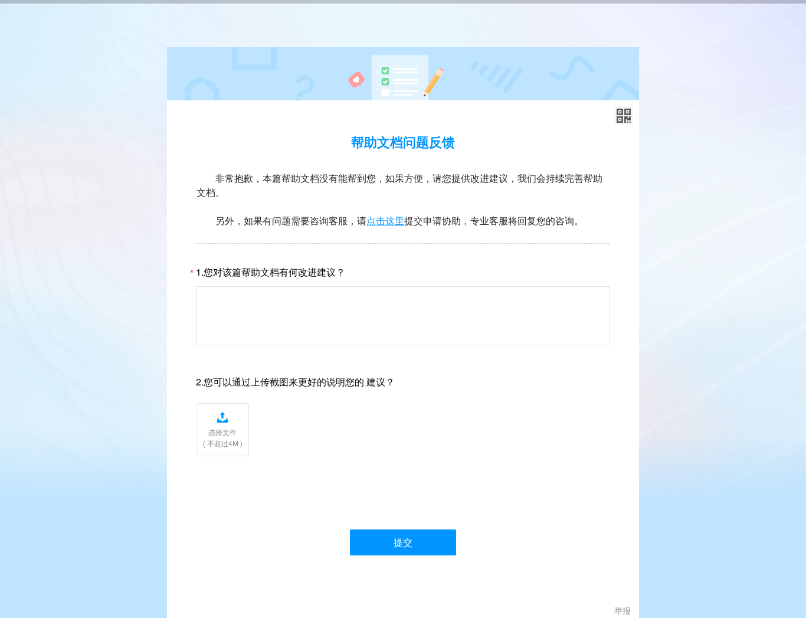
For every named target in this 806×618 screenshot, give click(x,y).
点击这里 (385, 220)
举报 (622, 610)
